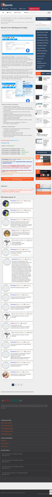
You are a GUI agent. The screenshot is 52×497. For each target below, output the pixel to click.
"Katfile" (11, 160)
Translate (44, 25)
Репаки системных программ (6, 423)
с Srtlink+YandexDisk (24, 152)
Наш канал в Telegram (43, 29)
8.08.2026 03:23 (46, 124)
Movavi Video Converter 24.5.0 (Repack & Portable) (12, 460)
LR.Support (25, 240)
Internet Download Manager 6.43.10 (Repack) (46, 78)
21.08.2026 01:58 (46, 81)
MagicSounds (22, 200)
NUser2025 (21, 219)
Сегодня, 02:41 (6, 455)
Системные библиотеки (42, 50)
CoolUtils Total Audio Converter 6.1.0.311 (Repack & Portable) (15, 472)
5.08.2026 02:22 (46, 91)
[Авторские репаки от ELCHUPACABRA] (6, 4)
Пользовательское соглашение (41, 66)
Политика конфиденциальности (42, 62)
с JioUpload (23, 153)
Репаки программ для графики (6, 425)
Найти (49, 13)
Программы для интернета (42, 40)
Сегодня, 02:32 (6, 461)
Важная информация (41, 53)
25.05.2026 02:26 (46, 115)
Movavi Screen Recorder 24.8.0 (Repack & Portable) (12, 466)
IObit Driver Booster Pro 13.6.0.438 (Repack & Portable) (45, 87)
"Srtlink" (14, 160)
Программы (18, 12)
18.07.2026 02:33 (46, 108)
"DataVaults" (28, 159)
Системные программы (42, 35)
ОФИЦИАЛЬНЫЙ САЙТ (10, 145)
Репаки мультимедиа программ (7, 431)
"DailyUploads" (23, 159)
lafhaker (21, 249)
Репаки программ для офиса (6, 434)
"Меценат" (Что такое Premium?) (11, 171)
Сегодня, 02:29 (6, 468)
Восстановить (14, 8)
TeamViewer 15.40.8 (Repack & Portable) (46, 97)
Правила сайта (40, 58)
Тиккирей (21, 230)
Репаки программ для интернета (18, 22)
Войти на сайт (23, 8)
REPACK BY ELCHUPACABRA (6, 22)
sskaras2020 (22, 285)
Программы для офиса (42, 45)
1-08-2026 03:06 (5, 30)
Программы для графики (42, 37)
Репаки (9, 12)
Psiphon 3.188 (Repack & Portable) (45, 105)
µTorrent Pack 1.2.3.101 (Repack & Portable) (46, 112)
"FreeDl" (3, 160)
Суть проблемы (16, 255)
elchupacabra (11, 30)
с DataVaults (23, 150)
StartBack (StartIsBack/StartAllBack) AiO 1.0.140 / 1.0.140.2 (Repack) (42, 134)
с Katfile (22, 148)
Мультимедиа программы (42, 42)
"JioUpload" (7, 160)
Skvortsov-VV (22, 351)
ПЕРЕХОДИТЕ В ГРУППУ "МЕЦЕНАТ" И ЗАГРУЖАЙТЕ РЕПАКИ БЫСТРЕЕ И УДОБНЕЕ (17, 179)
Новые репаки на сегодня (42, 32)
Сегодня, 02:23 (6, 474)
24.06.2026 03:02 (46, 146)
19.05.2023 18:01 (46, 99)
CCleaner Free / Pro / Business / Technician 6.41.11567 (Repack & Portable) (46, 143)
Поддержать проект (34, 8)
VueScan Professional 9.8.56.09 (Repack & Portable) (46, 121)
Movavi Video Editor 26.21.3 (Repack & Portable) (12, 454)
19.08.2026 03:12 (41, 136)
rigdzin (21, 294)
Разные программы (41, 48)
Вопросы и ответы (41, 56)
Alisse (19, 323)
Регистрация (5, 8)
